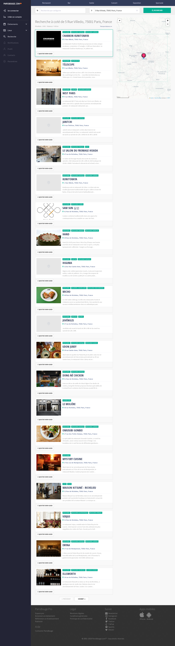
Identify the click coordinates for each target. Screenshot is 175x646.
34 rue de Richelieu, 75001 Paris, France (78, 577)
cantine (74, 89)
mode (69, 484)
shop (87, 147)
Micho (66, 291)
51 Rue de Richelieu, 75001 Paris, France (78, 379)
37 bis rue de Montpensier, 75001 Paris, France (81, 463)
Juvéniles (68, 320)
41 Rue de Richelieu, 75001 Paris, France (78, 211)
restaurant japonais (92, 32)
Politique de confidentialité (81, 618)
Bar (69, 3)
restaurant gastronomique (80, 512)
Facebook (112, 618)
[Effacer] (137, 10)
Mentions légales (77, 613)
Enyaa (66, 545)
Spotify (111, 627)
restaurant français (78, 147)
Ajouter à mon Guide (45, 54)
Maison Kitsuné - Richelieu (79, 487)
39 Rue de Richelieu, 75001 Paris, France (78, 238)
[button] (119, 20)
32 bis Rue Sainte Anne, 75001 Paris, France (79, 266)
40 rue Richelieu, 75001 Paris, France (77, 408)
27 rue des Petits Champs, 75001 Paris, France (80, 434)
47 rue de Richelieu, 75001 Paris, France (78, 154)
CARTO (168, 98)
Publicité (38, 621)
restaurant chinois (91, 343)
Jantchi (67, 121)
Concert (114, 3)
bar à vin (74, 316)
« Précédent (66, 599)
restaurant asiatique (78, 32)
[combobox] (63, 10)
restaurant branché (78, 230)
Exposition (137, 3)
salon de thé (75, 61)
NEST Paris (68, 93)
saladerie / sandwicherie (79, 288)
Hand (65, 234)
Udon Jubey (69, 346)
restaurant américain (92, 230)
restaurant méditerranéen (96, 288)
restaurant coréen (77, 204)
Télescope (68, 64)
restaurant (66, 32)
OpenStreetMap (158, 98)
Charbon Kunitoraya (75, 35)
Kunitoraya (69, 179)
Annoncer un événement (45, 616)
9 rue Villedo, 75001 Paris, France (76, 97)
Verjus (66, 516)
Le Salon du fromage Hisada (80, 150)
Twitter (111, 621)
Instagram (112, 616)
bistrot (81, 316)
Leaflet (151, 98)
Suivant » (81, 599)
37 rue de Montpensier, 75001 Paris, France (79, 549)
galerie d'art (66, 400)
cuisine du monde (92, 570)
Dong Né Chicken (73, 375)
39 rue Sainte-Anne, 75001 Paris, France (78, 350)
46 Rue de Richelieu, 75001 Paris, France (78, 295)
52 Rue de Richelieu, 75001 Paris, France (78, 491)
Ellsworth (69, 573)
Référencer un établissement (47, 618)
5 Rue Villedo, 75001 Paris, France (76, 39)
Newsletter (113, 613)
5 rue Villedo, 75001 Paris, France (76, 68)
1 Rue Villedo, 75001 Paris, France (76, 183)
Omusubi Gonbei (72, 430)
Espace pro (39, 613)
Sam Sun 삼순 (70, 207)
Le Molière (68, 404)
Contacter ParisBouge (44, 631)
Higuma (67, 262)
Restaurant (46, 3)
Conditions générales (78, 616)
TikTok (111, 624)
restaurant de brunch (78, 570)
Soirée (91, 3)
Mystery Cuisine (72, 459)
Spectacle (159, 3)
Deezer (111, 629)
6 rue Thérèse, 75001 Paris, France (76, 125)
